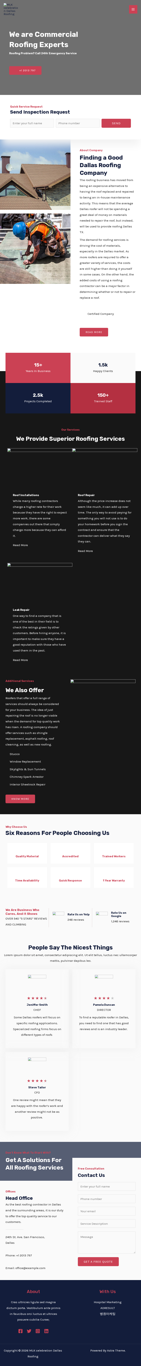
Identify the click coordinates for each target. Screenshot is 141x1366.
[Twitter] (29, 1331)
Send (116, 123)
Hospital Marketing (108, 1302)
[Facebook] (20, 1331)
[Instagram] (37, 1331)
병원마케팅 (107, 1314)
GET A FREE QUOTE (98, 1261)
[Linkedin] (46, 1331)
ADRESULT (107, 1308)
